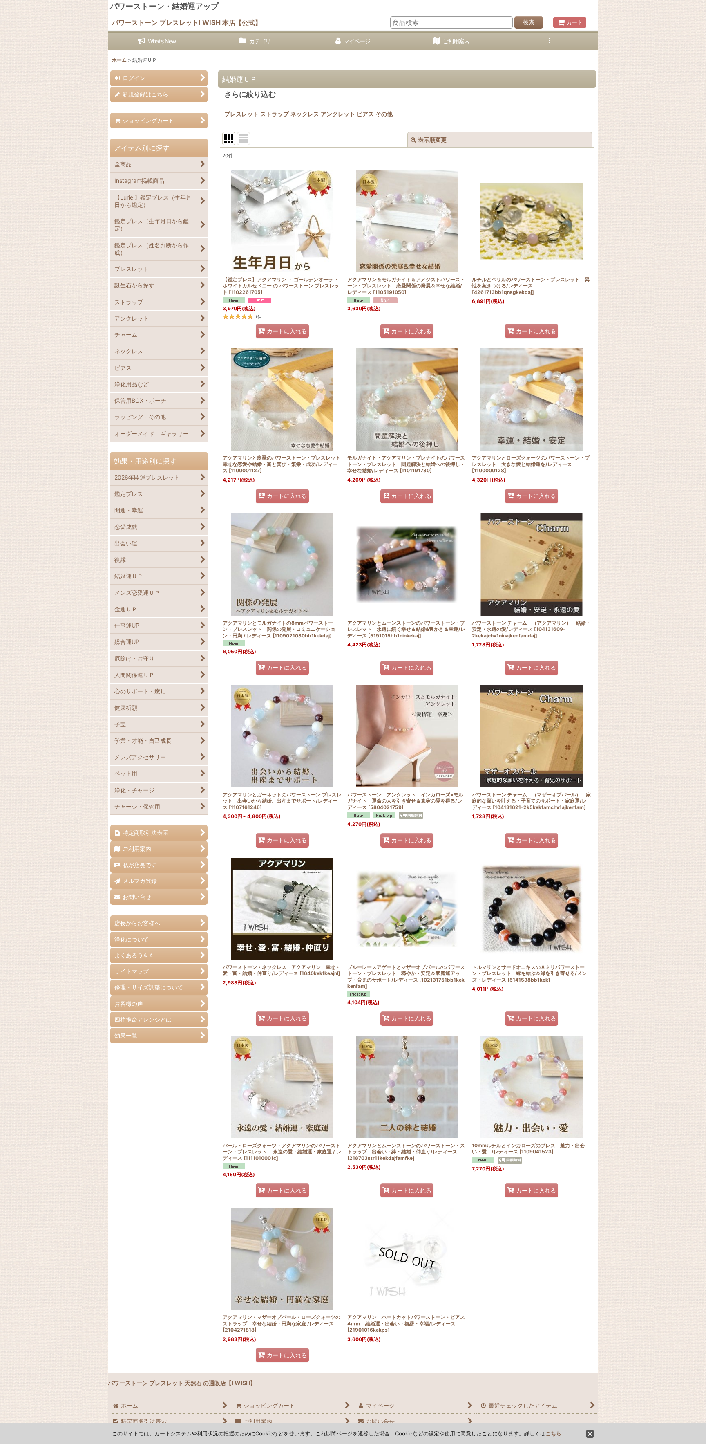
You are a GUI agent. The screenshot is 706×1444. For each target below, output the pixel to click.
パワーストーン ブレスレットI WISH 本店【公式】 (186, 22)
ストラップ (274, 113)
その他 (386, 113)
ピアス (365, 113)
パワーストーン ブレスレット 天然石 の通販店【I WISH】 (182, 1382)
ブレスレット (241, 113)
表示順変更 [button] (432, 139)
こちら (553, 1433)
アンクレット (338, 113)
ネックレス (304, 113)
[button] (549, 41)
